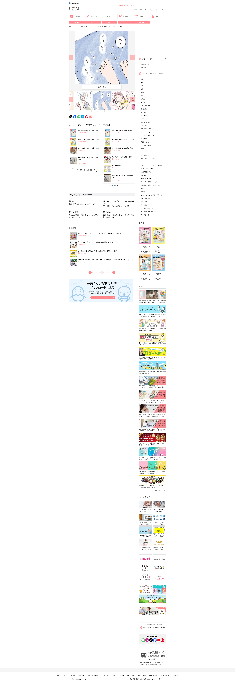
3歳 (142, 89)
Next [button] (132, 57)
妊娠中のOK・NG (146, 178)
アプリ (93, 22)
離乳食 (141, 16)
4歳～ (142, 92)
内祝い (131, 5)
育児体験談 (95, 111)
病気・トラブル (145, 105)
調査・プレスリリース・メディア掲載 (123, 675)
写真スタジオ (142, 22)
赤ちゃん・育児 (153, 9)
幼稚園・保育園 (145, 122)
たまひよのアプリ (146, 205)
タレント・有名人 (146, 145)
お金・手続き (94, 16)
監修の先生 (144, 202)
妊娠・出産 (143, 9)
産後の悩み (144, 109)
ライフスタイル (145, 132)
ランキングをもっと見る (84, 170)
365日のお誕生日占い (147, 168)
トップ (70, 26)
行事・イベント (145, 119)
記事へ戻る (102, 87)
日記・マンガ (89, 26)
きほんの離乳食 (145, 198)
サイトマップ (105, 675)
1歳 (142, 82)
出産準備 (125, 16)
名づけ (108, 16)
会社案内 (159, 679)
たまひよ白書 (145, 215)
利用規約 (72, 675)
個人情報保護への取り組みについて (141, 679)
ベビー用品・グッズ (147, 115)
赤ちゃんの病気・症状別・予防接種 (151, 195)
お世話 (143, 102)
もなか (97, 26)
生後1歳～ (144, 68)
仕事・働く (144, 125)
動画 (142, 148)
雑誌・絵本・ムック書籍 (148, 159)
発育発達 (143, 112)
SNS (109, 22)
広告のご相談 (142, 675)
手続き (143, 192)
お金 (142, 188)
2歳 (142, 86)
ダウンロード (102, 297)
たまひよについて (146, 155)
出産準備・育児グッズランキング (150, 185)
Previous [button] (71, 57)
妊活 (163, 9)
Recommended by (107, 185)
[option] (101, 57)
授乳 (73, 111)
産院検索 (143, 175)
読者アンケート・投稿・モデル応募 (151, 165)
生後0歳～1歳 (145, 64)
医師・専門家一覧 (93, 675)
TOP (135, 9)
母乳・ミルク (79, 111)
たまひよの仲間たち (147, 208)
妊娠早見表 (77, 16)
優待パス (158, 16)
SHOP (123, 5)
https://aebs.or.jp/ (151, 659)
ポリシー (81, 675)
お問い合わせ (153, 675)
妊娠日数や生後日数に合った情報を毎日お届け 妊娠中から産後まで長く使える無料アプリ (102, 293)
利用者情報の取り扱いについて (169, 675)
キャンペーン (125, 22)
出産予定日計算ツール (147, 172)
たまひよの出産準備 (147, 211)
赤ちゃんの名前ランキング (149, 182)
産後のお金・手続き (147, 129)
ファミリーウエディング (148, 135)
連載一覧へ (157, 490)
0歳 (142, 79)
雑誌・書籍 (76, 22)
